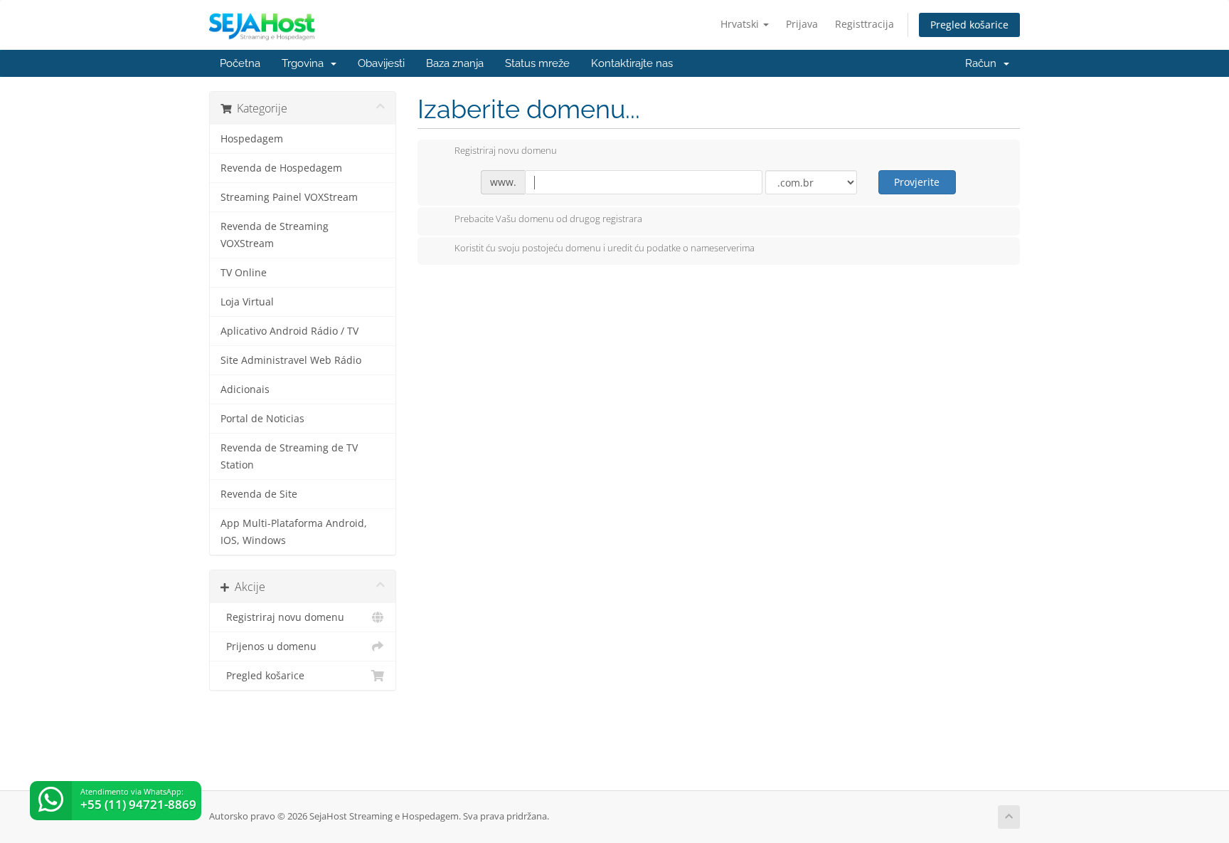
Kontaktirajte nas (632, 63)
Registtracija (864, 24)
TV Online (243, 272)
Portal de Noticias (262, 418)
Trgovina (305, 63)
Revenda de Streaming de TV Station (289, 456)
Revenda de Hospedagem (281, 168)
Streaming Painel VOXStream (289, 197)
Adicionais (245, 389)
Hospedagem (251, 138)
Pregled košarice (969, 24)
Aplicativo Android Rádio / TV (289, 331)
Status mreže (537, 63)
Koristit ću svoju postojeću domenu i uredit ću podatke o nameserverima (604, 248)
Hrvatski (741, 24)
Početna (240, 63)
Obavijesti (381, 63)
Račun (983, 63)
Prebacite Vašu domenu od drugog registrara (548, 218)
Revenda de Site (258, 494)
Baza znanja (455, 63)
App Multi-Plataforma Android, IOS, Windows (293, 532)
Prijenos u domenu (268, 646)
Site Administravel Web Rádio (290, 360)
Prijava (802, 24)
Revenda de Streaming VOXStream (274, 235)
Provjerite (917, 182)
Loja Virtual (247, 301)
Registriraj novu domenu (282, 617)
